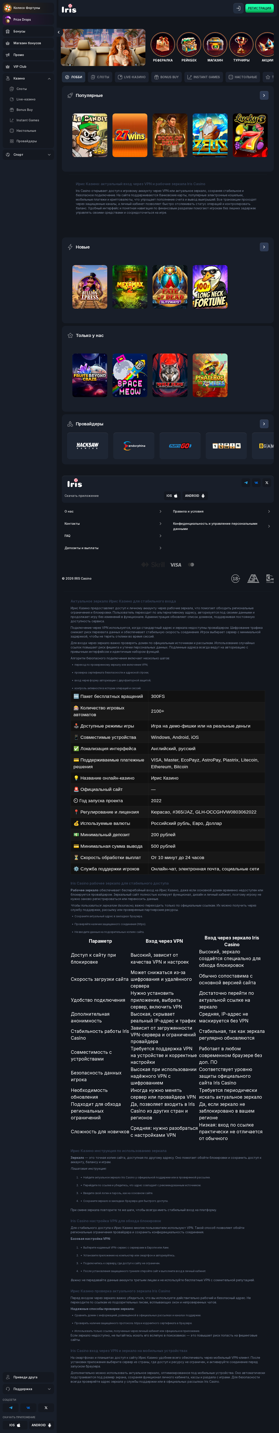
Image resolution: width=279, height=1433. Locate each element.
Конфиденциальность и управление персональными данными (215, 526)
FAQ (67, 536)
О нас (69, 511)
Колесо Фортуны (27, 8)
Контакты (72, 523)
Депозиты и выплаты (82, 548)
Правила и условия (188, 511)
